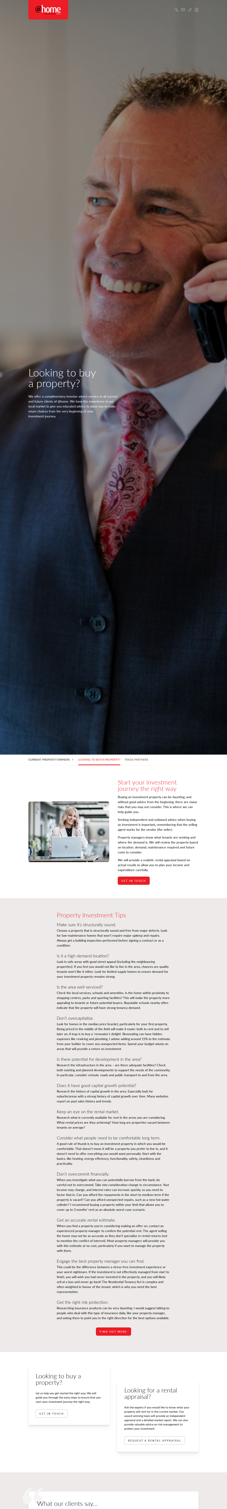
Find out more (113, 1331)
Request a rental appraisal (154, 1440)
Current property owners (49, 759)
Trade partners (136, 759)
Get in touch (133, 880)
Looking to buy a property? (99, 759)
